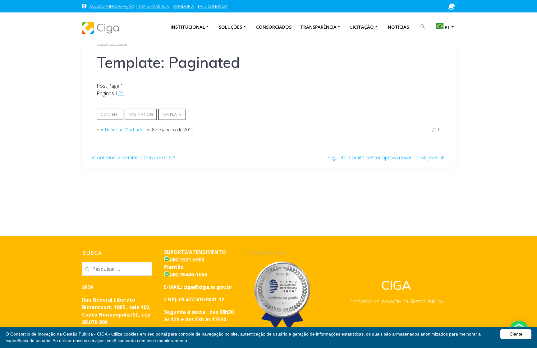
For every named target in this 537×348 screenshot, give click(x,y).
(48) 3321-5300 (186, 259)
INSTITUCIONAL (188, 27)
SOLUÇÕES (230, 27)
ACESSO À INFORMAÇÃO (112, 6)
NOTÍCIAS (398, 27)
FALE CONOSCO (212, 6)
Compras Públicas (266, 253)
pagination (141, 114)
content (110, 114)
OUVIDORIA (183, 6)
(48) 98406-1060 (188, 274)
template (171, 114)
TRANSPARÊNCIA (153, 6)
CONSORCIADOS (273, 27)
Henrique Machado (124, 130)
